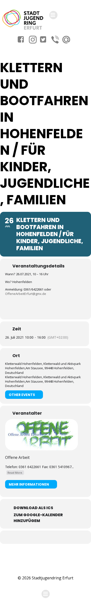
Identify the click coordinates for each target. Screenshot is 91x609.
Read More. (15, 472)
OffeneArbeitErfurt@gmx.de (25, 294)
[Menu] (53, 15)
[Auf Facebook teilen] (40, 537)
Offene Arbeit (17, 457)
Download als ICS (33, 508)
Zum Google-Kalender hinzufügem (38, 517)
